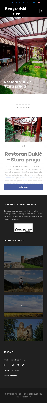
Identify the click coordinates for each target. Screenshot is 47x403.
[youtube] (23, 2)
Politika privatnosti (11, 370)
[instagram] (27, 2)
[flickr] (12, 2)
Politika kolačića (10, 375)
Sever (23, 306)
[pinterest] (16, 2)
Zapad (23, 330)
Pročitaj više (23, 187)
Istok (24, 257)
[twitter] (19, 2)
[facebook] (9, 2)
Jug (23, 281)
